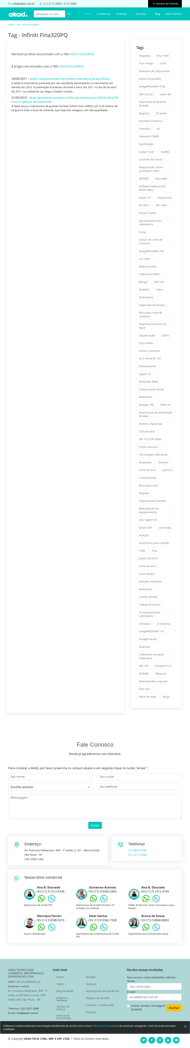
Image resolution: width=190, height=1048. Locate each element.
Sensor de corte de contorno (150, 241)
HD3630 (144, 673)
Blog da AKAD (64, 991)
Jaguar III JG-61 (148, 558)
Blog (157, 14)
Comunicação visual (151, 389)
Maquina (160, 673)
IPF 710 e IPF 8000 (150, 439)
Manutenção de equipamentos (148, 510)
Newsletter (146, 397)
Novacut (91, 984)
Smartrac (144, 647)
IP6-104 (159, 282)
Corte (163, 63)
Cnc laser (144, 258)
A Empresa (103, 14)
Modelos (144, 289)
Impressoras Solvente (152, 501)
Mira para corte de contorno (150, 314)
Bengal (143, 282)
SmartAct (144, 128)
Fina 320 (144, 689)
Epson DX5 (145, 527)
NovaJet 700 (146, 404)
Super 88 (165, 94)
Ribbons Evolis (148, 266)
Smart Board (147, 574)
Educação (161, 178)
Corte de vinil (147, 470)
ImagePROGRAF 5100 (152, 86)
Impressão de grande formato (152, 103)
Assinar (174, 1008)
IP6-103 (143, 665)
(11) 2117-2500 (137, 854)
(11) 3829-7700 (137, 850)
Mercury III (146, 94)
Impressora (164, 197)
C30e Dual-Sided (149, 274)
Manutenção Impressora (154, 71)
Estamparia (146, 297)
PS (158, 128)
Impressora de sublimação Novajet (155, 414)
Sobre (60, 984)
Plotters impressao (150, 424)
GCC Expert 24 (148, 519)
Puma (142, 232)
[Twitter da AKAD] (143, 1040)
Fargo (166, 696)
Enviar (95, 825)
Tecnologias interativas (153, 454)
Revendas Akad (148, 381)
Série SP (165, 404)
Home (87, 14)
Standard (144, 623)
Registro (144, 113)
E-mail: (131, 992)
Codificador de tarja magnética (151, 656)
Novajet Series (148, 639)
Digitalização (147, 335)
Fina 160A (163, 55)
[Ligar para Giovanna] (103, 899)
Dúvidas (163, 462)
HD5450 (144, 178)
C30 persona (147, 431)
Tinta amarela (147, 477)
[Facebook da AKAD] (151, 1040)
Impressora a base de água (152, 325)
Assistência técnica (151, 121)
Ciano (159, 289)
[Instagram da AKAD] (160, 1040)
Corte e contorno (149, 351)
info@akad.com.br (23, 3)
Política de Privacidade (104, 1025)
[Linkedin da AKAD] (168, 1040)
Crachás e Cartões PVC (100, 1005)
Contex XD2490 (148, 597)
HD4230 (144, 535)
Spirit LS (167, 470)
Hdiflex (165, 152)
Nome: (131, 981)
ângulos (144, 493)
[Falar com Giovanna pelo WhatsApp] (93, 901)
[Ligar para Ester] (103, 928)
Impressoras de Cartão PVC (103, 991)
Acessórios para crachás (154, 543)
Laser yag (165, 527)
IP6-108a (161, 205)
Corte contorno (148, 447)
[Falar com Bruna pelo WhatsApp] (145, 930)
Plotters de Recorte (98, 998)
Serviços (91, 1012)
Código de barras (149, 604)
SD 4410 (144, 205)
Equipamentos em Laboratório (150, 222)
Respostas (145, 462)
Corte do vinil (147, 566)
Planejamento (147, 366)
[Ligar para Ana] (51, 899)
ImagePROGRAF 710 (151, 631)
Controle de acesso (151, 159)
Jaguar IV (144, 374)
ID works (161, 113)
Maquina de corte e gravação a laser (151, 169)
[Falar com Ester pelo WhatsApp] (93, 930)
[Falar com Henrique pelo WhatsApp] (41, 930)
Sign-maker (146, 343)
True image (146, 63)
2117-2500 (54, 3)
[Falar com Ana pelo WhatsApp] (41, 901)
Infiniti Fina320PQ (82, 54)
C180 (142, 550)
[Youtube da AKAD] (176, 1040)
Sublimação (146, 144)
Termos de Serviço (62, 1008)
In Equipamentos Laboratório (149, 614)
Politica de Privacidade (63, 1016)
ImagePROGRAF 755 (151, 251)
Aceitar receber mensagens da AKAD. (148, 1007)
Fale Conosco (174, 14)
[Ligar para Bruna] (156, 928)
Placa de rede (147, 696)
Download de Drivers (152, 305)
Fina (154, 550)
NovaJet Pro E (163, 665)
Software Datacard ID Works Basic (152, 188)
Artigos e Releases (62, 999)
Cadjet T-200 (146, 152)
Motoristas (145, 589)
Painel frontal (147, 213)
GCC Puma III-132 (150, 358)
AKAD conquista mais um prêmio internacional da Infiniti (69, 79)
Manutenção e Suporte (153, 681)
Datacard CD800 (149, 136)
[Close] (185, 1026)
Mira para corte (148, 485)
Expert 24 (145, 197)
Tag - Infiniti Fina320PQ (28, 24)
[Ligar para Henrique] (51, 928)
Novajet (91, 977)
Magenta (144, 55)
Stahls (165, 335)
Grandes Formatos (150, 581)
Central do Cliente (166, 3)
